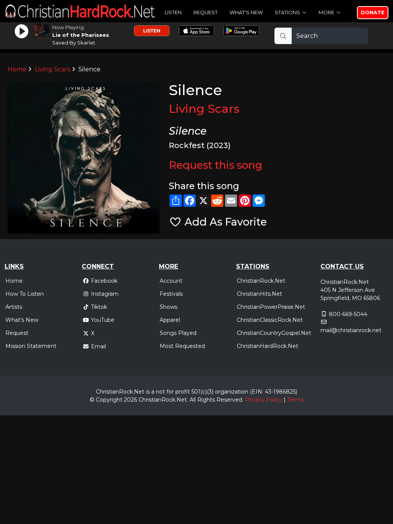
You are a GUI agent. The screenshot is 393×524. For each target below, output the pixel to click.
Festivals (171, 294)
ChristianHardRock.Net (267, 346)
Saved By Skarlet (73, 43)
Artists (13, 307)
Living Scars (52, 69)
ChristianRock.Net (261, 280)
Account (171, 280)
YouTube (102, 320)
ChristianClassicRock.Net (270, 320)
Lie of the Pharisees (80, 35)
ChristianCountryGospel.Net (274, 333)
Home (17, 69)
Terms (295, 399)
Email (98, 346)
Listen (173, 12)
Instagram (105, 294)
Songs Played (178, 333)
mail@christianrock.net (350, 330)
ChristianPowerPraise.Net (271, 307)
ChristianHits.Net (259, 294)
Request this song (215, 165)
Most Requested (182, 346)
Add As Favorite (224, 222)
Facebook (104, 280)
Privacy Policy (263, 399)
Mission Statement (30, 346)
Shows (168, 307)
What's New (246, 12)
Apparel (170, 320)
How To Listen (24, 294)
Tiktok (99, 307)
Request (205, 12)
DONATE (373, 12)
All (193, 399)
